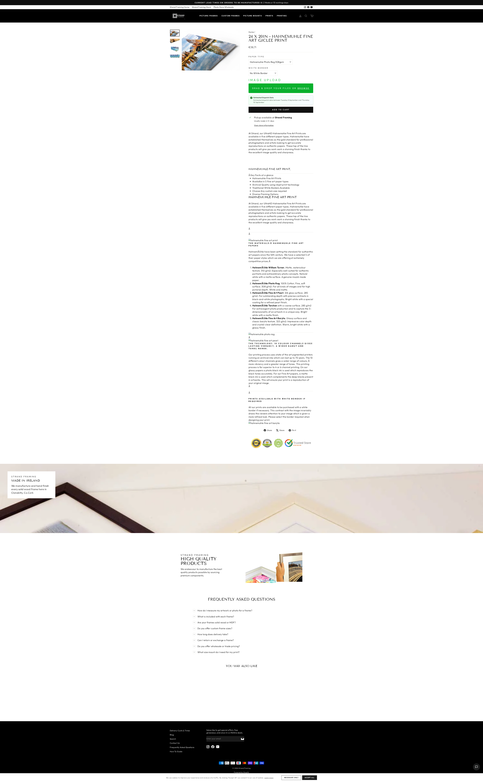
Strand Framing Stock (201, 7)
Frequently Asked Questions (182, 747)
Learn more (268, 778)
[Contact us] (476, 766)
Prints (269, 16)
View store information (264, 125)
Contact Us (175, 743)
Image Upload (265, 80)
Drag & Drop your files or (281, 88)
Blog (172, 735)
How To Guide (176, 751)
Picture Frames (208, 16)
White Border (258, 68)
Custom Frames (231, 16)
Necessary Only (291, 777)
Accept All (309, 777)
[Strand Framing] (178, 16)
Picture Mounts (252, 16)
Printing (282, 16)
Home (251, 32)
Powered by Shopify (241, 772)
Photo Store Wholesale (224, 7)
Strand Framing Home (179, 7)
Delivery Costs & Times (180, 730)
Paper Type (256, 57)
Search (173, 739)
